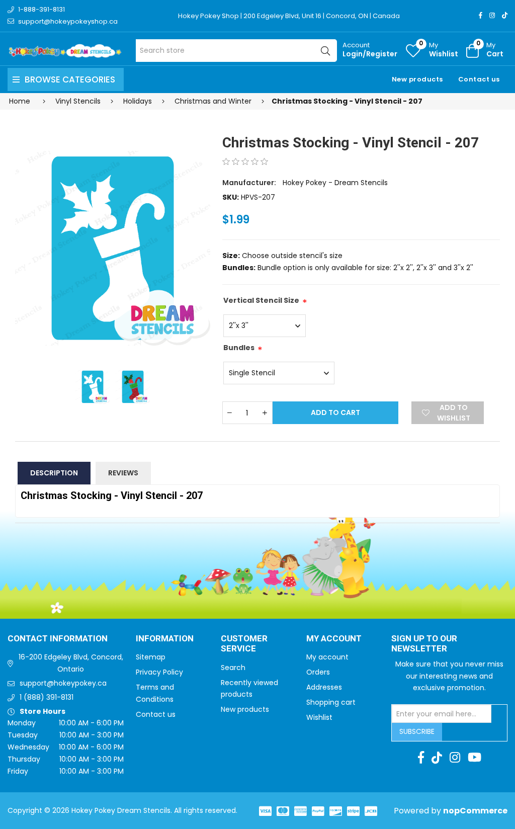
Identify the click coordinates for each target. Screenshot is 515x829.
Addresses (324, 687)
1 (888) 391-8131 (46, 697)
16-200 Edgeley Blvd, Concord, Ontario (71, 663)
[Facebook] (480, 15)
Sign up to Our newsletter (424, 644)
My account (327, 657)
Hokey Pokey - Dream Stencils (335, 183)
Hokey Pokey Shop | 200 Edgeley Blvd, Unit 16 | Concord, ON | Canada (289, 16)
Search (233, 667)
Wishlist (319, 717)
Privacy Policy (159, 672)
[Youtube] (474, 758)
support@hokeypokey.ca (63, 683)
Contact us (479, 79)
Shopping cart (331, 702)
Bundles (238, 348)
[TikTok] (504, 15)
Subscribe (417, 731)
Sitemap (150, 657)
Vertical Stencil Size (261, 300)
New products (417, 79)
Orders (318, 672)
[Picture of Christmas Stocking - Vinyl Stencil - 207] (112, 248)
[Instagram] (492, 15)
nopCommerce (475, 810)
